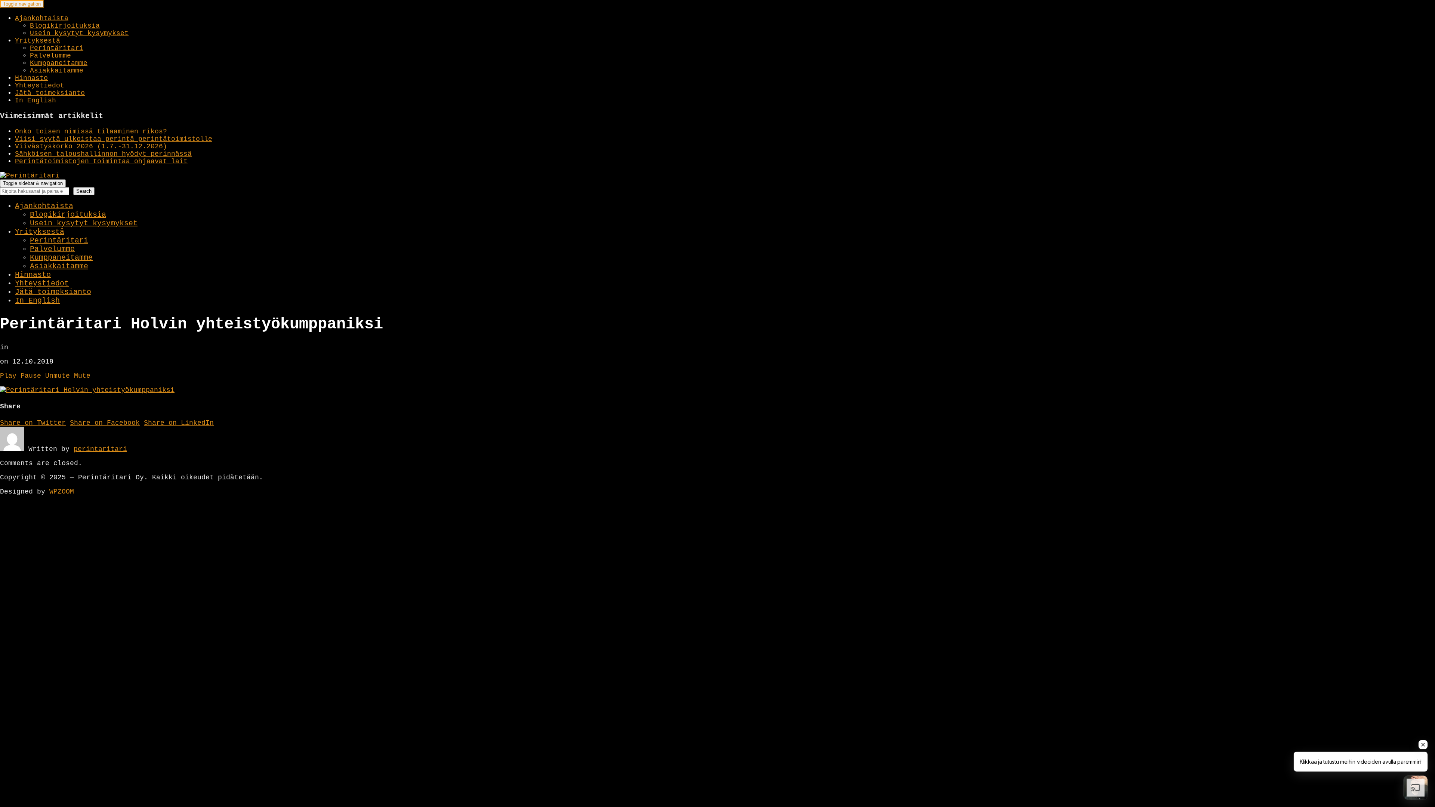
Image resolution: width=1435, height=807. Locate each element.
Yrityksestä (37, 40)
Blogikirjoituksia (65, 26)
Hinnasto (31, 78)
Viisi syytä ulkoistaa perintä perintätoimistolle (113, 139)
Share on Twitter (33, 423)
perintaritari (100, 449)
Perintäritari (56, 48)
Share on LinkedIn (179, 423)
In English (35, 100)
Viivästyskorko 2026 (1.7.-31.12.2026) (91, 146)
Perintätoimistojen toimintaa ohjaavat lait (101, 161)
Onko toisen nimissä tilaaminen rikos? (91, 131)
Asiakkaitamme (56, 70)
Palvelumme (50, 55)
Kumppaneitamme (58, 63)
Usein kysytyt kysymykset (79, 33)
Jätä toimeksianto (50, 93)
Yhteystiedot (39, 85)
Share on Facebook (105, 423)
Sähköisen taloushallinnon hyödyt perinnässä (103, 154)
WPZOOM (61, 491)
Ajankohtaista (41, 18)
